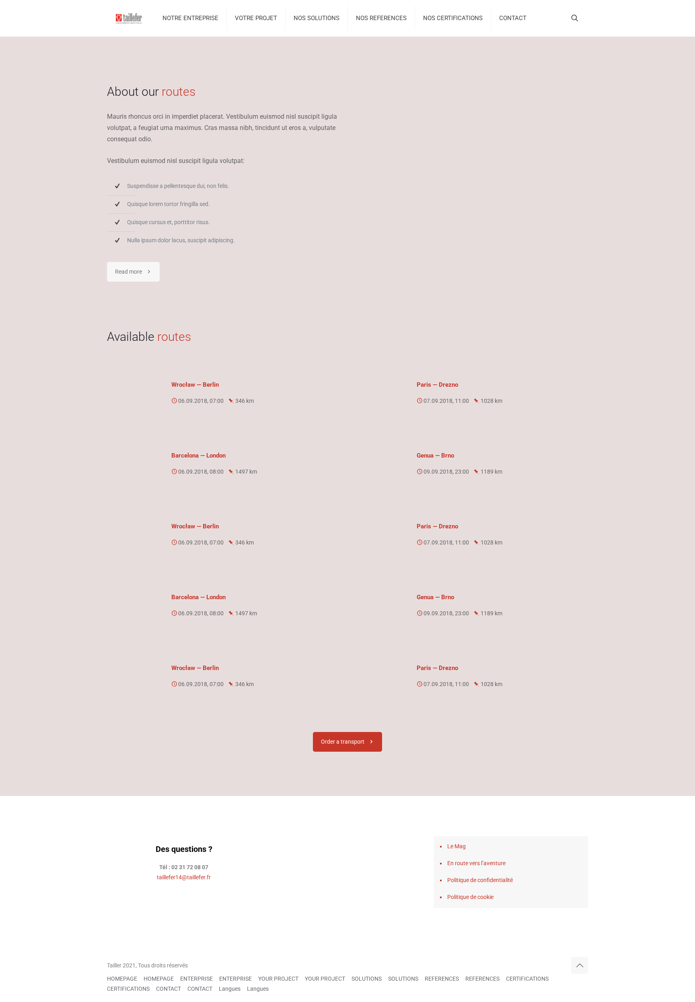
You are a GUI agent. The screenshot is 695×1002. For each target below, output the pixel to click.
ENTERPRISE (196, 978)
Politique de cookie (470, 897)
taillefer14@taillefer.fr (184, 877)
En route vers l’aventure (476, 863)
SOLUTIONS (367, 978)
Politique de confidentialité (480, 880)
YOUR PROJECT (278, 978)
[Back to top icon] (579, 965)
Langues (230, 989)
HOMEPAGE (122, 978)
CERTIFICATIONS (527, 978)
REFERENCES (442, 978)
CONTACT (168, 989)
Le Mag (456, 846)
